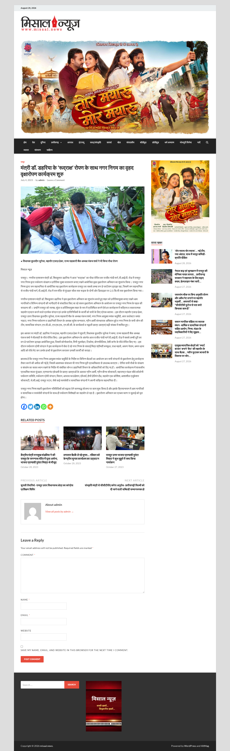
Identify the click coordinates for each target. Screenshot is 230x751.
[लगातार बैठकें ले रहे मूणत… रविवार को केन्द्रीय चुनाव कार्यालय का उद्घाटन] (82, 451)
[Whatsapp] (44, 407)
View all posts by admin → (59, 511)
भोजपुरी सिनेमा (186, 142)
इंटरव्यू (81, 142)
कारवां (109, 142)
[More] (50, 407)
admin (41, 180)
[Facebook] (24, 407)
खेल (119, 142)
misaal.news (46, 745)
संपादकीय (130, 142)
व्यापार (26, 150)
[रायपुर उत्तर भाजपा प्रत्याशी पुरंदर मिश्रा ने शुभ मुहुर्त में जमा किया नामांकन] (125, 451)
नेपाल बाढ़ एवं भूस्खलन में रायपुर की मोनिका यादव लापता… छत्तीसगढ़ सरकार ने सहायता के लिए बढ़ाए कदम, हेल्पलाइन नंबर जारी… (191, 276)
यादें (198, 142)
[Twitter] (31, 407)
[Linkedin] (37, 407)
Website (26, 630)
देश (33, 142)
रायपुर (23, 162)
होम (25, 142)
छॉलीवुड (155, 142)
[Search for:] (50, 685)
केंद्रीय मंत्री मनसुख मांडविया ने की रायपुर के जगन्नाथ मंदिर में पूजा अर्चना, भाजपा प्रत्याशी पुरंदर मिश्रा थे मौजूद (39, 458)
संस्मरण (38, 150)
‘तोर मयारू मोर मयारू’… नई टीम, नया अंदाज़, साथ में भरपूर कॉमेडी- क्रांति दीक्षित (190, 254)
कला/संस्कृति (95, 142)
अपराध (70, 142)
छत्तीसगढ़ (55, 142)
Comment (28, 555)
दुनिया (43, 142)
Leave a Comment (56, 180)
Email (25, 615)
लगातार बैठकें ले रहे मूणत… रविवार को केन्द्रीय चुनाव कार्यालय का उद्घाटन (81, 456)
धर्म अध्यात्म (169, 142)
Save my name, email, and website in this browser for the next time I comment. (74, 650)
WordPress (190, 745)
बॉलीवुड (143, 142)
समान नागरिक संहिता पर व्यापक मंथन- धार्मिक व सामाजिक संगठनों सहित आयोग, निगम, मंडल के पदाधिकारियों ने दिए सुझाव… (190, 327)
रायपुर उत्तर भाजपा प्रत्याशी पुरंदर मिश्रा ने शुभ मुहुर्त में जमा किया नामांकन (122, 458)
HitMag (205, 745)
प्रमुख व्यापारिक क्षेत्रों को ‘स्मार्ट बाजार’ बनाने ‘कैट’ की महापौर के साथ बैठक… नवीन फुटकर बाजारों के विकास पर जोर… (192, 350)
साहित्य (50, 150)
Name (25, 599)
